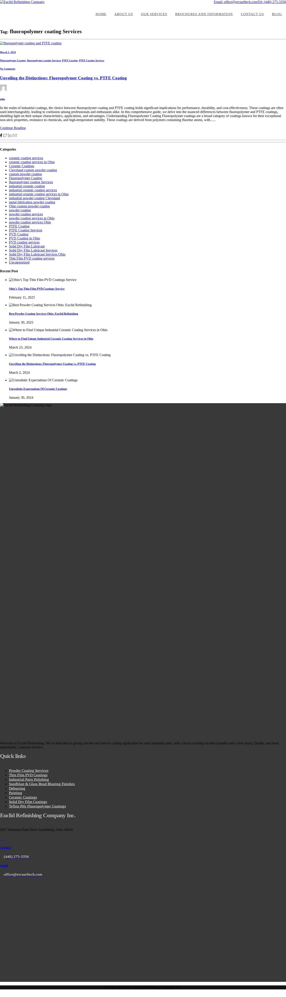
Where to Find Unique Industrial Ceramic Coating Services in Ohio (51, 338)
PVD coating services (24, 242)
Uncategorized (19, 262)
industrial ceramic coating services (33, 190)
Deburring (17, 788)
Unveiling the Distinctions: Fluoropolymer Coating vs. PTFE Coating (63, 78)
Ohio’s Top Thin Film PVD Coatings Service (37, 288)
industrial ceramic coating (27, 186)
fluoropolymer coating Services (44, 60)
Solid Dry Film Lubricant (27, 246)
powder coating (20, 210)
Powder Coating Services (28, 770)
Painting (15, 793)
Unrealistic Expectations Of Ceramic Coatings (38, 388)
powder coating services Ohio (30, 222)
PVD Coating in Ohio (24, 238)
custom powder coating (25, 174)
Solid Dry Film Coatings (28, 802)
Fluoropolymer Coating (13, 60)
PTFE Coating (70, 60)
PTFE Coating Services (91, 60)
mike (2, 99)
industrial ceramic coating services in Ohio (39, 194)
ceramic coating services (26, 158)
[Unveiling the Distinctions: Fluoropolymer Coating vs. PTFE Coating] (30, 43)
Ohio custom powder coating (29, 206)
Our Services (154, 14)
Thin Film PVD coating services (32, 258)
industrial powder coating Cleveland (34, 198)
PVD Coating (18, 234)
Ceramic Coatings (21, 166)
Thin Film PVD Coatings (28, 775)
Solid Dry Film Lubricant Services (33, 250)
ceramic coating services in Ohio (32, 162)
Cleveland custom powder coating (33, 170)
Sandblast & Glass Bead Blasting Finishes (42, 784)
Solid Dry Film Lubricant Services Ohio (37, 254)
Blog (277, 14)
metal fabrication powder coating (32, 202)
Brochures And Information (204, 14)
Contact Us (252, 14)
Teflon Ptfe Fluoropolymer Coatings (37, 806)
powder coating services (26, 214)
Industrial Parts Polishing (29, 779)
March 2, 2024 (8, 52)
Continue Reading (13, 128)
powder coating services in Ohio (32, 218)
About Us (123, 14)
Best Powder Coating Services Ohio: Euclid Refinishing (43, 313)
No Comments (7, 68)
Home (101, 14)
